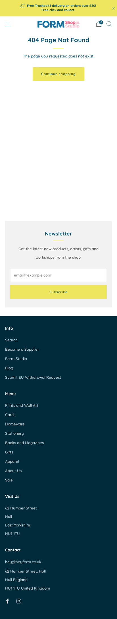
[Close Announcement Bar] (113, 8)
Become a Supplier (22, 349)
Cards (10, 414)
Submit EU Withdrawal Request (33, 377)
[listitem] (59, 8)
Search (11, 340)
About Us (13, 470)
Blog (9, 368)
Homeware (15, 424)
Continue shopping (58, 74)
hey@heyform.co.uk (23, 562)
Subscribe (58, 292)
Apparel (12, 461)
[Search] (109, 24)
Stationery (14, 433)
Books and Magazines (24, 442)
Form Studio (16, 358)
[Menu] (8, 24)
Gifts (9, 452)
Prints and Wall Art (21, 405)
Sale (9, 480)
